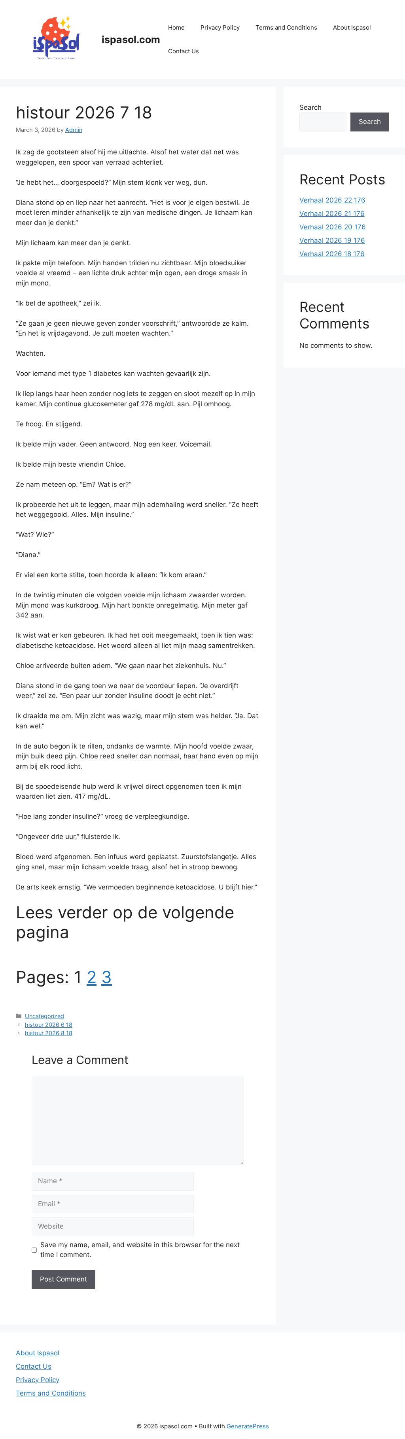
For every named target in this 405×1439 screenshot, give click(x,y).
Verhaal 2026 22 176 (332, 200)
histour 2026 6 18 (48, 1024)
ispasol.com (131, 39)
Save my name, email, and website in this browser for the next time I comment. (140, 1250)
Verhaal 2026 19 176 (332, 240)
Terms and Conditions (286, 27)
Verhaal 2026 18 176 (332, 254)
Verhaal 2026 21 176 (332, 214)
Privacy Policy (220, 27)
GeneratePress (248, 1426)
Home (176, 27)
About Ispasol (352, 27)
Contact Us (183, 51)
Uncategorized (44, 1016)
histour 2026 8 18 (48, 1033)
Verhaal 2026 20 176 (332, 227)
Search (310, 107)
